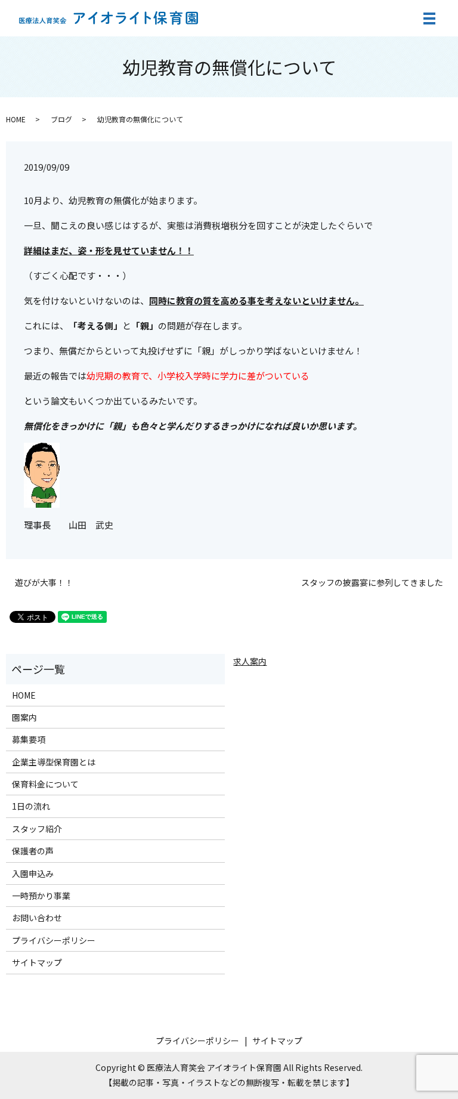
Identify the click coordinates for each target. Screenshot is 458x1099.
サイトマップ (37, 962)
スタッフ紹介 (37, 829)
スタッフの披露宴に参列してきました (372, 582)
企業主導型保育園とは (53, 762)
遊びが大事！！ (44, 582)
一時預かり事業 (41, 896)
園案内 (24, 717)
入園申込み (33, 873)
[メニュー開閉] (429, 18)
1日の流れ (31, 806)
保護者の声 (33, 851)
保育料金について (45, 784)
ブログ (61, 119)
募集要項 (28, 739)
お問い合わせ (37, 918)
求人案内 (250, 661)
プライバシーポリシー (53, 940)
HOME (16, 119)
